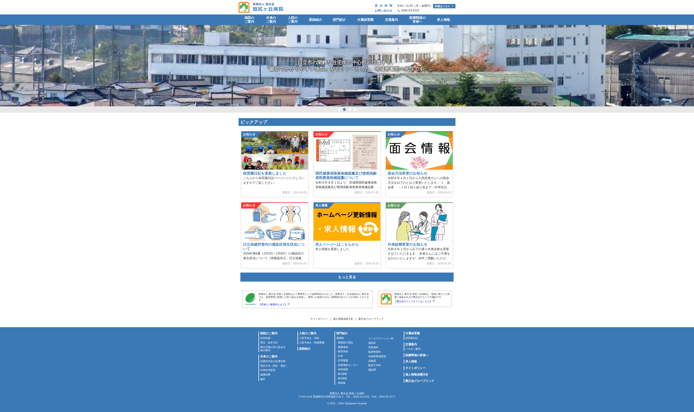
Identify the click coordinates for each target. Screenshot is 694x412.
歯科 (262, 379)
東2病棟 (342, 378)
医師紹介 (315, 20)
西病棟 (342, 383)
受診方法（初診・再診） (274, 365)
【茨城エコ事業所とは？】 (273, 304)
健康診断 (265, 374)
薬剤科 (372, 343)
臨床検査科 (374, 352)
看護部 (340, 338)
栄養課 (372, 361)
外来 (340, 356)
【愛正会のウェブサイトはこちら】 (413, 301)
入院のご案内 (293, 19)
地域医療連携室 (377, 356)
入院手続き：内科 (309, 338)
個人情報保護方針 (343, 319)
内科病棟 (343, 369)
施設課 (372, 369)
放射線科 (373, 347)
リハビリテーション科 (381, 338)
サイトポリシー (319, 319)
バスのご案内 (413, 349)
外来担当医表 (267, 370)
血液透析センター (348, 365)
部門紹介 (339, 20)
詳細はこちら (442, 6)
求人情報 (443, 20)
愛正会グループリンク (371, 319)
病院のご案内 (249, 19)
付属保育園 (365, 20)
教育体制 (343, 351)
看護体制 (343, 347)
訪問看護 (343, 360)
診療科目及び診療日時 (273, 361)
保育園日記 (411, 338)
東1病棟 (342, 374)
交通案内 (391, 20)
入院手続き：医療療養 (311, 342)
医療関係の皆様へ (417, 19)
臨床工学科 (374, 365)
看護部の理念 (345, 342)
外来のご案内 (271, 19)
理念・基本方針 (269, 342)
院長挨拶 (265, 338)
